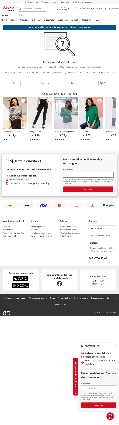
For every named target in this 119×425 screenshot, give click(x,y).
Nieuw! (4, 20)
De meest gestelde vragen (42, 236)
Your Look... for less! (13, 221)
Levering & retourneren (41, 226)
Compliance (111, 298)
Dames (4, 15)
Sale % (103, 83)
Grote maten (49, 20)
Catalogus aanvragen (40, 233)
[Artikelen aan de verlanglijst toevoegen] (23, 101)
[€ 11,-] (15, 113)
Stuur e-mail (99, 229)
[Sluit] (116, 345)
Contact (93, 221)
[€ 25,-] (66, 113)
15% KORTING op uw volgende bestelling (76, 378)
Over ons (7, 226)
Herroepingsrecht (97, 298)
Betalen (34, 229)
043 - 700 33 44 (98, 258)
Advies (63, 221)
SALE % (97, 20)
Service (35, 221)
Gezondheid (63, 20)
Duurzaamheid (9, 236)
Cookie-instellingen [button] (59, 304)
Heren (13, 15)
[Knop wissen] (45, 9)
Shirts (15, 83)
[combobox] (36, 8)
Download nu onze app (21, 273)
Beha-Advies (65, 236)
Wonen (22, 15)
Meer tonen (86, 399)
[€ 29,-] (40, 113)
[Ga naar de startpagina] (8, 8)
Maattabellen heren (68, 229)
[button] (113, 113)
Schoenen (36, 20)
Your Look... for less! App (13, 233)
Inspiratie (75, 20)
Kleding (13, 20)
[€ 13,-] (91, 113)
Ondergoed (24, 20)
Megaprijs (86, 20)
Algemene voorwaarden (38, 298)
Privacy (53, 298)
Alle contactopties (102, 235)
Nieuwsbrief (8, 229)
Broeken (45, 83)
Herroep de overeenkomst (14, 298)
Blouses (74, 83)
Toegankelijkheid (65, 298)
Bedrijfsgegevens (81, 298)
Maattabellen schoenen (70, 233)
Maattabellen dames (69, 226)
